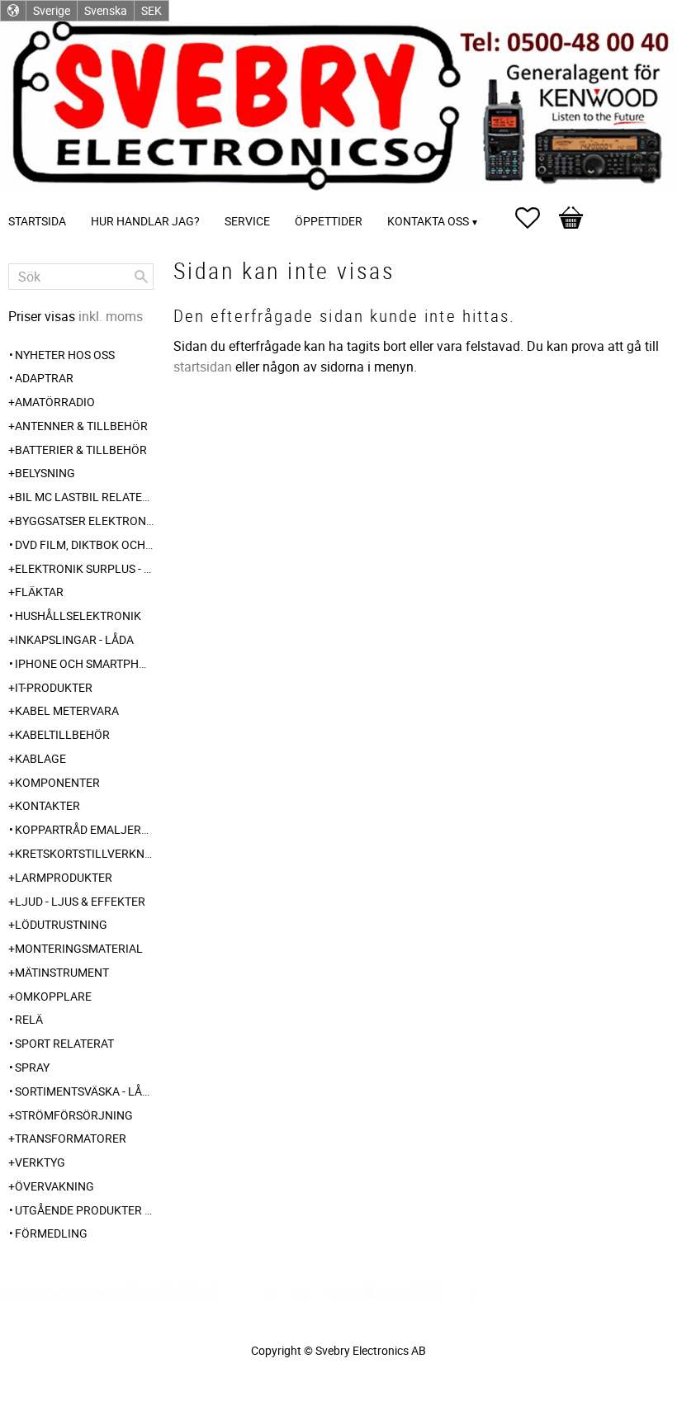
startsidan (202, 366)
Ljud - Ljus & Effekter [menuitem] (80, 901)
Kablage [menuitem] (40, 758)
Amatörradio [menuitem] (55, 402)
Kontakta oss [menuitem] (428, 221)
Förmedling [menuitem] (51, 1233)
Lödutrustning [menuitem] (61, 924)
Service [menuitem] (247, 221)
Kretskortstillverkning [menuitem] (84, 853)
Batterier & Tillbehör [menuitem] (81, 449)
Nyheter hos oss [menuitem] (65, 354)
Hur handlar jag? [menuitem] (145, 221)
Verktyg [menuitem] (40, 1162)
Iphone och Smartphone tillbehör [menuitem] (84, 663)
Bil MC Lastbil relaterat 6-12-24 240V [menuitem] (84, 496)
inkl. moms (110, 316)
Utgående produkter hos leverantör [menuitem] (84, 1210)
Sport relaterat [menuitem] (64, 1043)
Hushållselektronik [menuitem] (78, 615)
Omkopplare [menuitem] (53, 996)
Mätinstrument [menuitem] (62, 972)
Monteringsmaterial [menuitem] (79, 948)
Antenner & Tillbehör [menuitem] (81, 425)
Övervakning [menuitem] (54, 1186)
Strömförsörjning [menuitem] (74, 1115)
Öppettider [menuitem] (328, 221)
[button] (535, 218)
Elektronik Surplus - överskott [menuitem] (84, 568)
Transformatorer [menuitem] (70, 1138)
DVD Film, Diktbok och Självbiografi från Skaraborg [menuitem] (84, 544)
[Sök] (141, 276)
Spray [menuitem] (32, 1067)
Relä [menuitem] (29, 1019)
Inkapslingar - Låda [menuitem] (74, 639)
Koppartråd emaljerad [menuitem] (84, 829)
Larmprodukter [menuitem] (63, 877)
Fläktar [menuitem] (39, 591)
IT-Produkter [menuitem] (53, 687)
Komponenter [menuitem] (57, 782)
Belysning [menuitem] (45, 473)
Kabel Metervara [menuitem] (67, 710)
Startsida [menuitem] (37, 221)
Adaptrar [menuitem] (44, 378)
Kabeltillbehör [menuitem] (62, 734)
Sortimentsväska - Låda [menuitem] (84, 1091)
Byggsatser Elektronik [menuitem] (84, 520)
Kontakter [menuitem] (47, 805)
